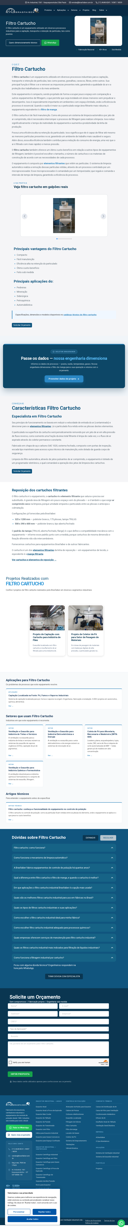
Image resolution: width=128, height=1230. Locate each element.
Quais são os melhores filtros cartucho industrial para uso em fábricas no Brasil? (53, 897)
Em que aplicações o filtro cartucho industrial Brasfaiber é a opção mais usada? (53, 887)
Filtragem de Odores (73, 1122)
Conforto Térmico (104, 1101)
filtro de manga (49, 109)
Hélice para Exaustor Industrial (47, 1133)
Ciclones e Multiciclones (75, 1114)
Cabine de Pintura (72, 1110)
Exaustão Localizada (73, 1118)
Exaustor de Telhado (43, 1118)
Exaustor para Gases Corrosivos (48, 1137)
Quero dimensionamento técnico (23, 42)
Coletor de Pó (71, 1137)
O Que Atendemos (102, 1141)
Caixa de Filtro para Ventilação (107, 1110)
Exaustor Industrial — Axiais (49, 1101)
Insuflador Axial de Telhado (106, 1122)
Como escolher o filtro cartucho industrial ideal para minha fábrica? (47, 917)
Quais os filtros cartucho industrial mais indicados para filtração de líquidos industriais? (57, 947)
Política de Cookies (91, 1223)
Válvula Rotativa (72, 1148)
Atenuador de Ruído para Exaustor (78, 1107)
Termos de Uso (109, 1220)
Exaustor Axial (41, 1107)
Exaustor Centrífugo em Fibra (46, 1158)
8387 (114, 2)
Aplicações (61, 10)
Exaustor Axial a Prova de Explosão (49, 1110)
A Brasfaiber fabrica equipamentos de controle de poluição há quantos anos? (52, 867)
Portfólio (100, 1163)
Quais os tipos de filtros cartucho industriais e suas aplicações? (45, 907)
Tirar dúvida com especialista (64, 976)
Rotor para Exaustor (43, 1185)
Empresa (99, 1132)
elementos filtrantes (54, 163)
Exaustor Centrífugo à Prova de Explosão (47, 1169)
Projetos (86, 10)
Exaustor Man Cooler (43, 1114)
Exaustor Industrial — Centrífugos (46, 1148)
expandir (90, 838)
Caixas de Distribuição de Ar (106, 1107)
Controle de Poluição (75, 1101)
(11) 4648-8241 (104, 2)
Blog (94, 10)
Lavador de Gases (72, 1133)
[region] (32, 1206)
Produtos (48, 10)
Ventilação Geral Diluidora (105, 1125)
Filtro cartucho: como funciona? (29, 847)
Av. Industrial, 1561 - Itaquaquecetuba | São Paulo (47, 2)
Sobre (101, 10)
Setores (74, 10)
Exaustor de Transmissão (45, 1125)
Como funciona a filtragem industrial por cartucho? (39, 957)
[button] (24, 216)
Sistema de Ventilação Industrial (108, 1153)
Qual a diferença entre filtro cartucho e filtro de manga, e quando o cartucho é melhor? (56, 877)
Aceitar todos (32, 1219)
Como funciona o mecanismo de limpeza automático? (41, 857)
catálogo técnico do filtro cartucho (80, 315)
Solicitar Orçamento (21, 325)
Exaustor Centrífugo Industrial (47, 1154)
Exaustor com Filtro (43, 1129)
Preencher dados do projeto (62, 379)
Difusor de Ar (101, 1118)
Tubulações (70, 1144)
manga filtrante (35, 554)
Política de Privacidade (93, 1220)
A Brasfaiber (100, 1137)
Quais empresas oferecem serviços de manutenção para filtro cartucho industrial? (55, 937)
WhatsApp (51, 42)
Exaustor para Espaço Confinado (48, 1141)
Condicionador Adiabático (105, 1114)
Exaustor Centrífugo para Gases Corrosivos (47, 1163)
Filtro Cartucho (71, 1125)
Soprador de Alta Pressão (45, 1181)
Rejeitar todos (44, 1212)
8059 (120, 2)
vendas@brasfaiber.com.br (82, 2)
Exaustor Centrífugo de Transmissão (44, 1176)
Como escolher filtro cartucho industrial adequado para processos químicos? (52, 927)
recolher (108, 838)
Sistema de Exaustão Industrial (107, 1157)
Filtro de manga (71, 1129)
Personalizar (18, 1212)
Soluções (100, 1147)
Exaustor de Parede (43, 1122)
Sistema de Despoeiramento (76, 1141)
